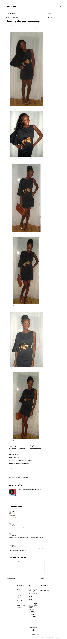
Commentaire (39, 570)
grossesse (31, 594)
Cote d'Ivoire (33, 591)
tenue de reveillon (26, 477)
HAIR (13, 13)
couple (37, 591)
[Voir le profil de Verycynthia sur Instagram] (51, 17)
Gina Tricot (35, 593)
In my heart (31, 598)
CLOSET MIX (9, 13)
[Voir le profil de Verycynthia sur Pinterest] (53, 17)
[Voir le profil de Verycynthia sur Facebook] (48, 17)
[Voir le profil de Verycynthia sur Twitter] (50, 17)
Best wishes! (41, 577)
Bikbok (30, 590)
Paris (35, 607)
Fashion (30, 593)
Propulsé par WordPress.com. (33, 634)
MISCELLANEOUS (20, 598)
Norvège (18, 604)
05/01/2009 (14, 546)
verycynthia (11, 25)
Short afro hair (34, 613)
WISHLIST (19, 609)
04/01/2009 (14, 525)
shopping (30, 613)
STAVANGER (19, 607)
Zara (34, 617)
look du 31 (20, 477)
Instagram (33, 2)
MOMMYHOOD (20, 600)
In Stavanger (33, 602)
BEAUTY (18, 589)
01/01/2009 (11, 17)
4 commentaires (16, 17)
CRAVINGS (19, 595)
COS (17, 477)
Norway (32, 606)
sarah (13, 534)
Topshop (30, 616)
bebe (36, 589)
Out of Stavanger (33, 607)
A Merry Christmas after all (10, 577)
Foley (13, 511)
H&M (35, 595)
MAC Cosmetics (31, 605)
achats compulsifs (31, 589)
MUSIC (18, 602)
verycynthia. (11, 6)
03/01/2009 (14, 512)
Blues (32, 590)
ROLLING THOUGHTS (21, 605)
